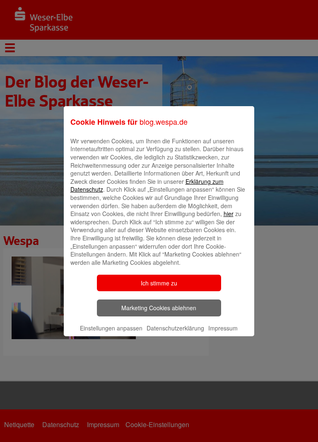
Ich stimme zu (159, 283)
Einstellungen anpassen (111, 328)
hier (229, 213)
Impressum (223, 328)
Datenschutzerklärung (175, 328)
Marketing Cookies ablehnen (158, 308)
